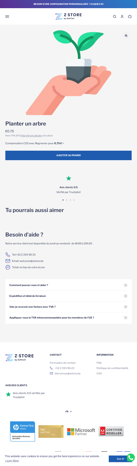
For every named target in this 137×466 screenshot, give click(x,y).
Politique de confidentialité (112, 368)
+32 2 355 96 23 (26, 254)
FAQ (99, 362)
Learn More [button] (12, 460)
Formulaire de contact (63, 362)
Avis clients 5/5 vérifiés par (29, 393)
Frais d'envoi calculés (31, 135)
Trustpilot (19, 397)
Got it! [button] (120, 459)
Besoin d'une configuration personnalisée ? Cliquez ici (68, 4)
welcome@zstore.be (32, 261)
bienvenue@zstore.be (68, 373)
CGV (99, 373)
